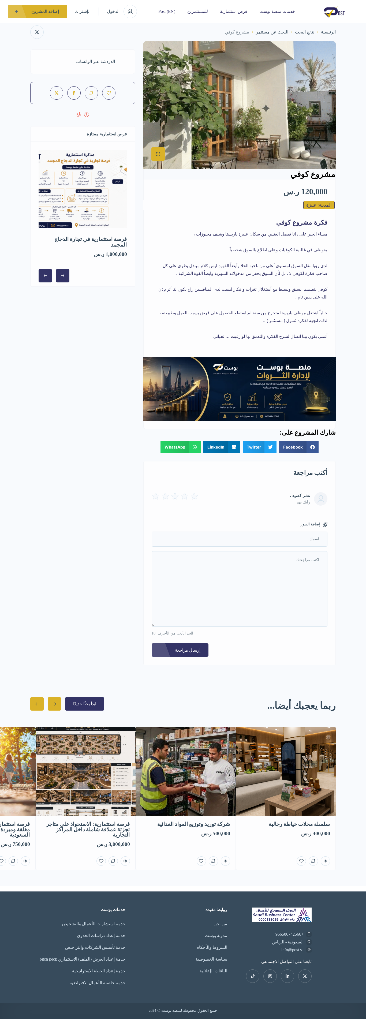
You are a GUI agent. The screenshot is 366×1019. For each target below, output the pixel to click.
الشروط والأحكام (211, 947)
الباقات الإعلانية (213, 971)
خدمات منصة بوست (277, 11)
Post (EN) (166, 11)
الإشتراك (83, 11)
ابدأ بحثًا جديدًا (84, 703)
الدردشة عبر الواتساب (95, 61)
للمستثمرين (197, 11)
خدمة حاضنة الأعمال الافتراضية (97, 982)
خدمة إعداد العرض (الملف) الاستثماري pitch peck (82, 959)
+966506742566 (289, 934)
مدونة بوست (216, 935)
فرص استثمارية (233, 11)
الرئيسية (328, 32)
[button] (299, 447)
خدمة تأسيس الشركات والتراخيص (95, 947)
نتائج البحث (304, 32)
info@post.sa (292, 949)
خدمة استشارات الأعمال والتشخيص (93, 923)
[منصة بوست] (334, 11)
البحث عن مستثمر (272, 32)
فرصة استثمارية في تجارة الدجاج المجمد (90, 241)
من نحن (220, 923)
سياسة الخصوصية (211, 959)
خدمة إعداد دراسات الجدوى (101, 935)
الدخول (113, 11)
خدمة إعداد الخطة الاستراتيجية (98, 971)
